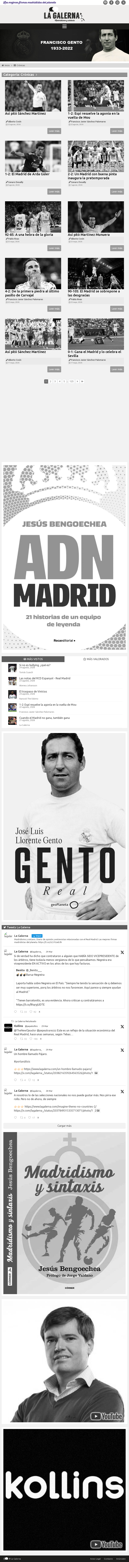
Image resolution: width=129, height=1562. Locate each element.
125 (72, 381)
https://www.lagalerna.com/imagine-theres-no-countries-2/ (60, 1106)
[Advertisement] (64, 424)
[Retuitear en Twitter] (12, 1021)
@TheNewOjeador (25, 1030)
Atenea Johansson (28, 685)
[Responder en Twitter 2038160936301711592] (16, 1039)
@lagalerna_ (36, 952)
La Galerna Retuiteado (25, 1021)
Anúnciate (121, 1559)
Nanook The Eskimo (28, 698)
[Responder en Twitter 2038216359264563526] (16, 1080)
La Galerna (24, 725)
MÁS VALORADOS (97, 659)
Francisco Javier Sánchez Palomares (36, 712)
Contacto (108, 1559)
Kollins (18, 1025)
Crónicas (21, 65)
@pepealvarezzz (46, 1030)
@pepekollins (31, 1026)
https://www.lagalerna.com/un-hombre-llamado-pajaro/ (58, 1068)
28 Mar (49, 1091)
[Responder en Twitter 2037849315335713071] (16, 1117)
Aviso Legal (95, 1559)
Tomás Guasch (26, 672)
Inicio (7, 65)
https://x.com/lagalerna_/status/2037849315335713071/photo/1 (53, 1110)
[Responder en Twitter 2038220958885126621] (16, 1012)
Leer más (54, 131)
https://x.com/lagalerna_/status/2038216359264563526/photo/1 (53, 1072)
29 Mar (49, 952)
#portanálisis (22, 1061)
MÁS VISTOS (34, 659)
